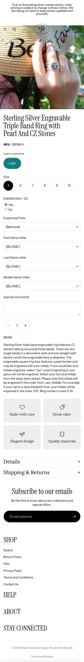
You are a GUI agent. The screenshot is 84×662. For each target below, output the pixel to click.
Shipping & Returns (26, 472)
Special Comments (16, 297)
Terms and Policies (42, 656)
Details (11, 461)
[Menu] (5, 29)
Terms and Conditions (18, 577)
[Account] (69, 29)
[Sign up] (74, 516)
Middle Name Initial (16, 277)
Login (12, 163)
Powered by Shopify (61, 647)
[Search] (14, 29)
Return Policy (12, 557)
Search (8, 550)
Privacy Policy (12, 571)
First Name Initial (14, 238)
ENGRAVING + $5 (15, 199)
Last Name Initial (14, 257)
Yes (10, 205)
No (10, 209)
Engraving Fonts (14, 218)
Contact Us (11, 584)
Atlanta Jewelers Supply (34, 647)
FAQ (6, 564)
